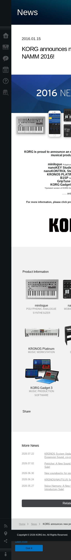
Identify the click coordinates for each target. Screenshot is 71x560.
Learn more (21, 541)
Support (6, 81)
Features (6, 58)
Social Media (6, 541)
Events (6, 70)
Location (6, 533)
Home (6, 36)
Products (6, 47)
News (6, 526)
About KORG (6, 554)
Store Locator (6, 92)
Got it (29, 548)
